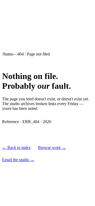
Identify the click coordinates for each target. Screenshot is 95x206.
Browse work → (52, 147)
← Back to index (16, 147)
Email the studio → (18, 159)
